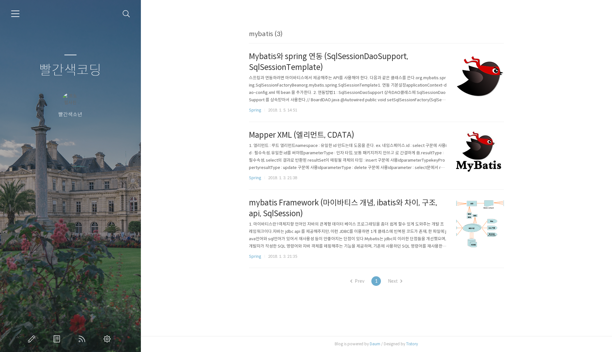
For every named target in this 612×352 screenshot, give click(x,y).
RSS (83, 339)
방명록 (58, 339)
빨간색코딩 (70, 70)
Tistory (412, 343)
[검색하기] (126, 14)
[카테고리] (15, 14)
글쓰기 (32, 339)
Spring (255, 110)
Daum (375, 343)
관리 (108, 339)
